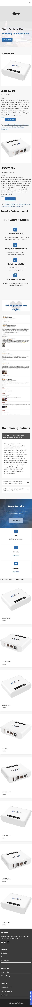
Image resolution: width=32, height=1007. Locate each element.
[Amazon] (8, 942)
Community (4, 995)
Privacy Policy (5, 972)
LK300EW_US (8, 91)
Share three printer (17, 206)
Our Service (4, 957)
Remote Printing (21, 204)
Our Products (5, 960)
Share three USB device (8, 127)
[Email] (5, 942)
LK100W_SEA (6, 705)
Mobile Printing (10, 204)
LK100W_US (5, 748)
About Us (4, 953)
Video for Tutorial (6, 991)
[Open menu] (29, 3)
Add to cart (10, 119)
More (2, 117)
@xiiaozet (16, 555)
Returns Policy (5, 976)
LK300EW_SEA (6, 792)
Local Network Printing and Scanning (17, 125)
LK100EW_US (6, 661)
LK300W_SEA (8, 168)
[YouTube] (2, 942)
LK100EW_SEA (6, 618)
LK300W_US (6, 922)
